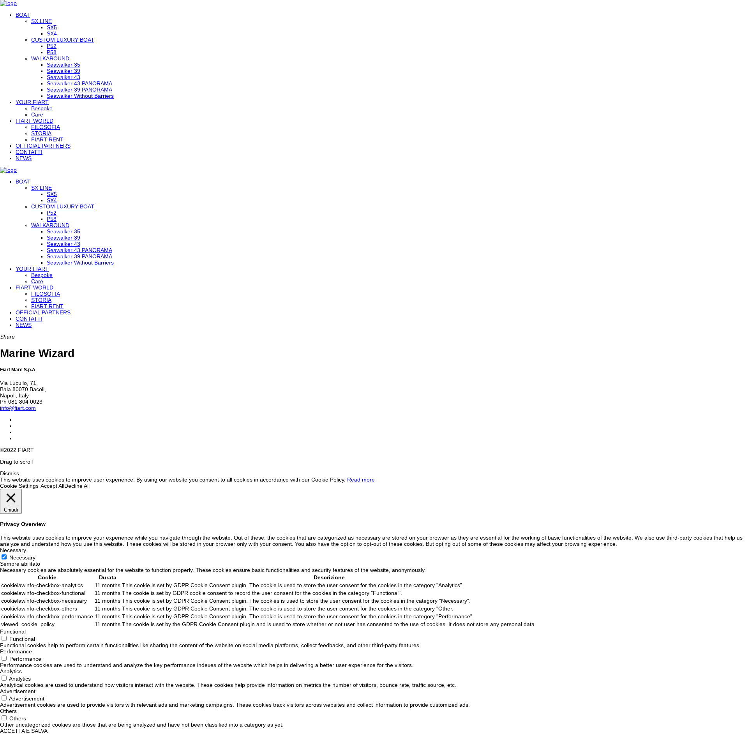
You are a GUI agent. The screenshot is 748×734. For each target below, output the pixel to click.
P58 (51, 52)
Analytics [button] (11, 671)
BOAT (23, 15)
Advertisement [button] (17, 691)
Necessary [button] (13, 550)
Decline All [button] (77, 486)
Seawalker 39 (63, 71)
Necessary (22, 557)
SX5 (52, 27)
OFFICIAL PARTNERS (43, 146)
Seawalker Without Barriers (80, 96)
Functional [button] (13, 631)
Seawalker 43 (63, 77)
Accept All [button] (52, 486)
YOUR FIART (32, 102)
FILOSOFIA (45, 127)
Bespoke (42, 108)
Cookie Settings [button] (19, 486)
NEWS (24, 158)
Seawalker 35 (63, 65)
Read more (361, 479)
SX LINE (41, 21)
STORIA (41, 133)
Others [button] (8, 711)
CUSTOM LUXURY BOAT (62, 40)
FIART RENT (47, 139)
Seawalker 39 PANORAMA (79, 89)
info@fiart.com (18, 408)
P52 (51, 46)
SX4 (52, 33)
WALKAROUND (50, 58)
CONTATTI (29, 152)
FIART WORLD (34, 121)
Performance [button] (16, 651)
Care (37, 114)
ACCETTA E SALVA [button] (24, 731)
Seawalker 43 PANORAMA (79, 83)
